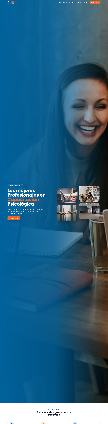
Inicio (60, 2)
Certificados (72, 2)
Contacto (86, 2)
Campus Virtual (95, 2)
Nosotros (79, 2)
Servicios (65, 2)
